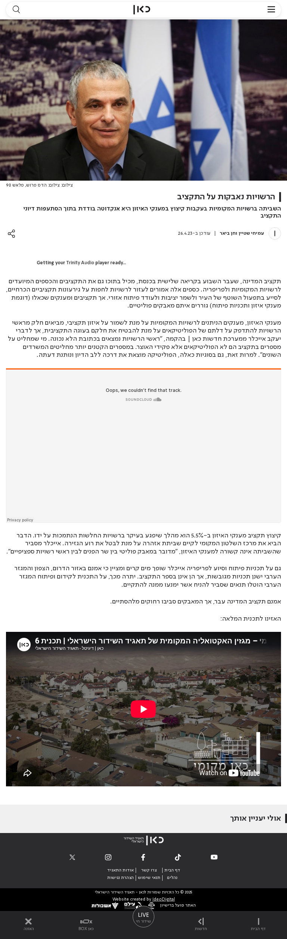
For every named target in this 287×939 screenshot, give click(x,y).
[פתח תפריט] (271, 10)
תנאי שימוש (149, 878)
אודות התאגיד (120, 870)
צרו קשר (149, 870)
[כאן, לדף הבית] (142, 9)
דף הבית (172, 870)
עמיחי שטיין (251, 233)
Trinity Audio (80, 263)
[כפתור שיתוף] (11, 233)
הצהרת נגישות (120, 878)
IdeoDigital (163, 900)
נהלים (172, 878)
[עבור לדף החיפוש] (16, 9)
